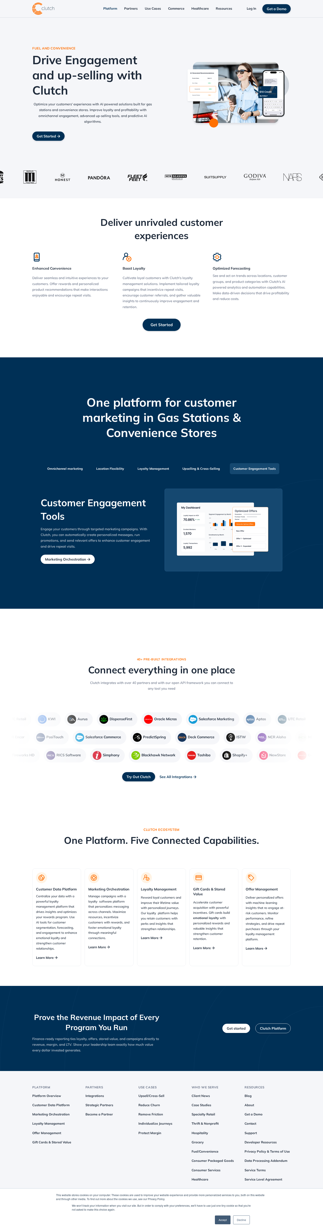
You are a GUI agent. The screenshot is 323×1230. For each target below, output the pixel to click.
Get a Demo (276, 9)
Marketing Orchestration (67, 559)
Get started (236, 1028)
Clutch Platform (273, 1028)
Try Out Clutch (139, 777)
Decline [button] (241, 1220)
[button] (110, 8)
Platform (110, 8)
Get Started (48, 136)
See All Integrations (178, 777)
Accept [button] (223, 1220)
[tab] (65, 468)
